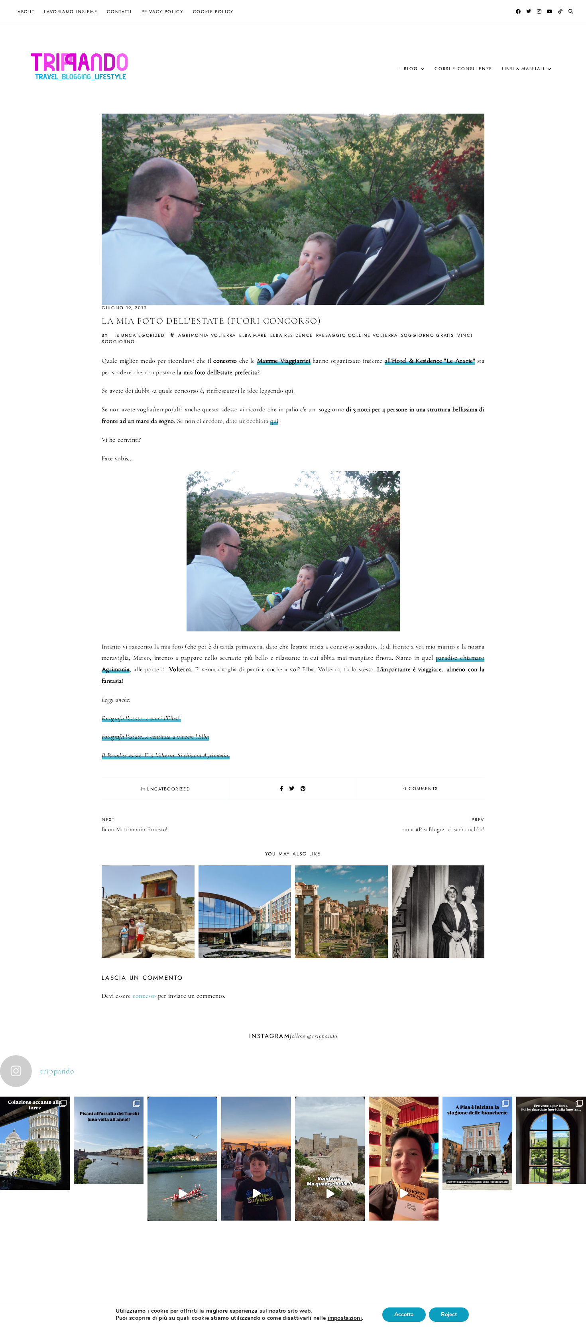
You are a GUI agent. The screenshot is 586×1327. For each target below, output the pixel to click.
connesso (144, 996)
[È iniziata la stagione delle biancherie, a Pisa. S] (477, 1178)
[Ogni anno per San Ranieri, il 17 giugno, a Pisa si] (109, 1175)
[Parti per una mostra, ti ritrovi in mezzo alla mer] (551, 1175)
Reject (449, 1314)
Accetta (404, 1314)
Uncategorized (142, 335)
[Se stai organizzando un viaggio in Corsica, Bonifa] (330, 1193)
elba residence (291, 335)
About (26, 11)
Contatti (119, 11)
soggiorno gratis (427, 335)
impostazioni (345, 1318)
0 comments (421, 788)
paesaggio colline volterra (357, 335)
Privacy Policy (162, 11)
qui (274, 421)
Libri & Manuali (523, 68)
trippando (324, 1036)
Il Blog (407, 68)
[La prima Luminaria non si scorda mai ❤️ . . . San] (256, 1193)
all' (430, 361)
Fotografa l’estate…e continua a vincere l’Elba (155, 737)
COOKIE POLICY (213, 11)
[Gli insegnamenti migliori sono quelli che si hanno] (404, 1193)
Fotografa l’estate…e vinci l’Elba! (141, 718)
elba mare (253, 335)
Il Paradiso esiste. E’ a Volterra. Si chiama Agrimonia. (166, 755)
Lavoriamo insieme (70, 11)
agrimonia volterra (207, 335)
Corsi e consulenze (463, 68)
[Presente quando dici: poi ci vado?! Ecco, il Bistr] (35, 1178)
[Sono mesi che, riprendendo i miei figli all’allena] (182, 1193)
